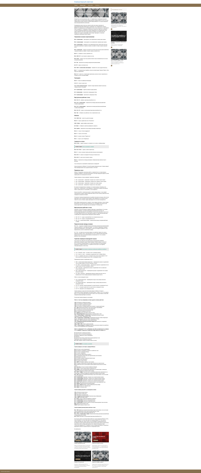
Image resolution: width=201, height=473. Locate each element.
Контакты (97, 5)
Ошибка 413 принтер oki (79, 462)
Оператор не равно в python (97, 443)
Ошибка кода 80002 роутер (79, 443)
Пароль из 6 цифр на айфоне (97, 462)
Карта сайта (90, 5)
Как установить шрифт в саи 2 (117, 60)
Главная (75, 5)
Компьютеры (82, 5)
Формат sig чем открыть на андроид (118, 23)
